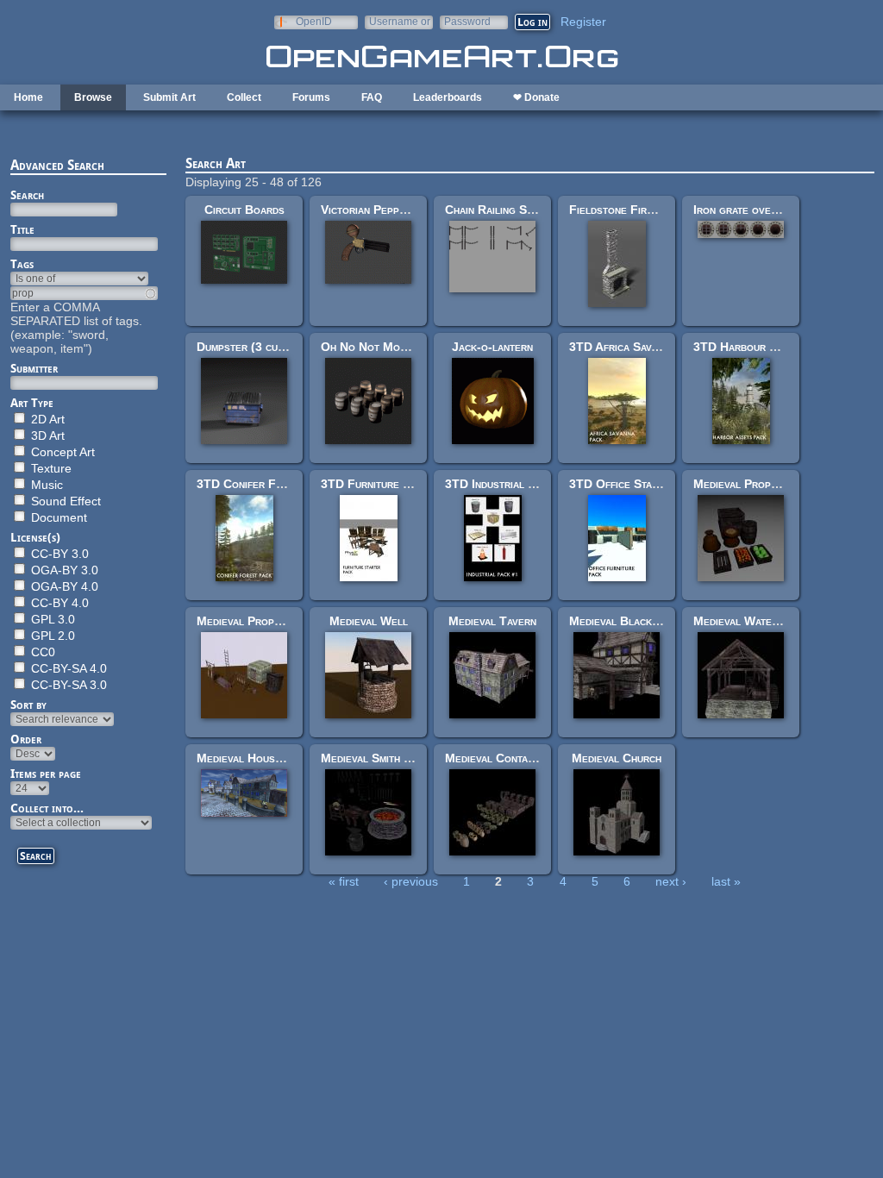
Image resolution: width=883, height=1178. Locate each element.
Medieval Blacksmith (624, 621)
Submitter (34, 368)
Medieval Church (616, 758)
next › (670, 881)
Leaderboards (447, 97)
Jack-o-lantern (492, 347)
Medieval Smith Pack (375, 758)
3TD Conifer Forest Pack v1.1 (279, 484)
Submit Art (169, 97)
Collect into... (47, 808)
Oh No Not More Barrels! (392, 347)
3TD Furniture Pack (375, 484)
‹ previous (411, 881)
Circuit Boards (244, 209)
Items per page (45, 773)
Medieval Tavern (492, 621)
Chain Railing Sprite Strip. (516, 209)
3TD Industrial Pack (499, 484)
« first (344, 881)
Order (25, 739)
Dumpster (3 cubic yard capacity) (283, 347)
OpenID (314, 21)
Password (467, 21)
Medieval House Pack (253, 758)
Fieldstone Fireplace (625, 209)
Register (583, 21)
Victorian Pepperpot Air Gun (397, 209)
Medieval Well (368, 621)
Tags (22, 264)
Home (28, 97)
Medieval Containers (499, 758)
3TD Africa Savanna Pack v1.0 (650, 347)
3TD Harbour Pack (744, 347)
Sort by (28, 704)
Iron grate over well (749, 209)
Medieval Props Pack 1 (755, 484)
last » (726, 881)
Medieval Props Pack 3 (258, 621)
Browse (93, 97)
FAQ (371, 97)
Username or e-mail (399, 21)
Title (22, 229)
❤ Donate (536, 97)
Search (27, 195)
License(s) (35, 537)
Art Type (31, 403)
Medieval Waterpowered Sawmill (780, 621)
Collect (244, 97)
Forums (311, 97)
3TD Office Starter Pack (637, 484)
